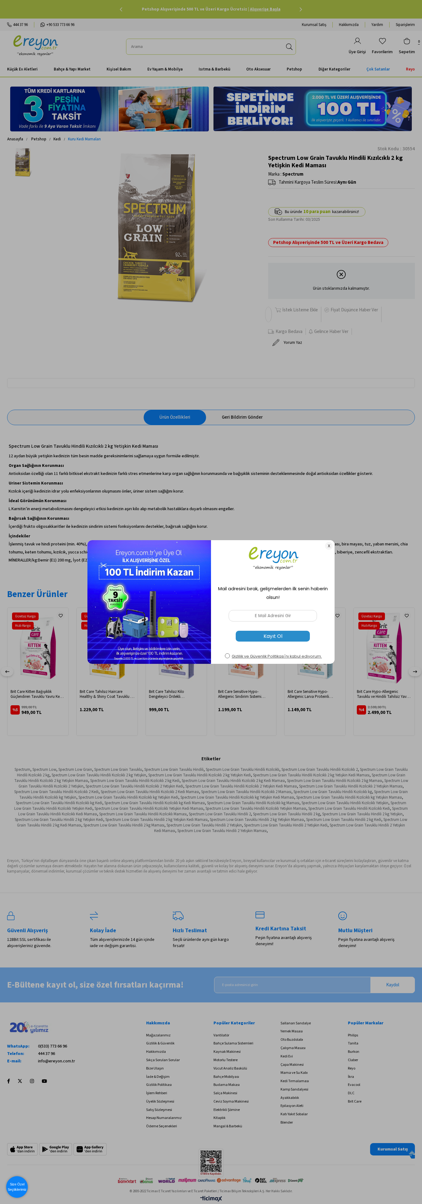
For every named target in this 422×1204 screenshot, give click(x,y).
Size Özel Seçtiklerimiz (17, 1186)
